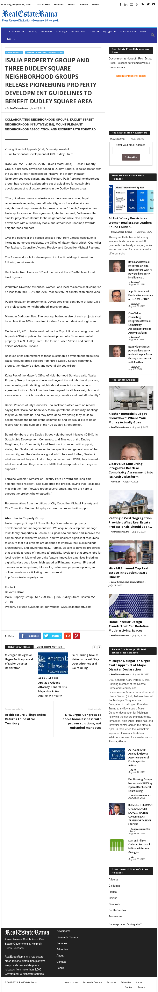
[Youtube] (153, 4)
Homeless (46, 31)
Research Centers (67, 937)
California (114, 885)
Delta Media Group (121, 231)
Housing (32, 31)
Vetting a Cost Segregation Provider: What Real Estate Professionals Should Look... (130, 522)
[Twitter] (148, 4)
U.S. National (14, 31)
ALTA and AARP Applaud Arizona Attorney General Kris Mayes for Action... (138, 757)
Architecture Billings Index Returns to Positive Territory (25, 719)
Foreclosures (78, 31)
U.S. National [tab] (117, 138)
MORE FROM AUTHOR (49, 646)
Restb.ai (134, 282)
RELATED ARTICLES (19, 646)
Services (59, 4)
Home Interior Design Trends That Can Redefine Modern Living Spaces (129, 626)
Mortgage (61, 31)
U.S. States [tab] (137, 138)
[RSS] (142, 4)
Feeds (95, 4)
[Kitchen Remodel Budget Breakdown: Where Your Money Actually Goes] (131, 397)
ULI (132, 856)
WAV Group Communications (127, 581)
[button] (150, 35)
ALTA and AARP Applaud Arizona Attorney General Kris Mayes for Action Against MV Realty (52, 686)
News (143, 31)
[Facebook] (120, 4)
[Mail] (131, 4)
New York (114, 904)
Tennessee (115, 916)
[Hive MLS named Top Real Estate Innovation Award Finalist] (131, 552)
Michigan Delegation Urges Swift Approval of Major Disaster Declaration (129, 665)
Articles (11, 39)
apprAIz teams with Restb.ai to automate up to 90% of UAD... (140, 295)
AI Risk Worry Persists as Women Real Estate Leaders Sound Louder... (130, 222)
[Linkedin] (125, 4)
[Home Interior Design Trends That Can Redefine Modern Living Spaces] (131, 606)
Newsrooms (64, 931)
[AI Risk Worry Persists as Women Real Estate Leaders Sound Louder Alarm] (131, 199)
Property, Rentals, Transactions (45, 52)
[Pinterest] (137, 4)
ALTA (133, 769)
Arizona (113, 879)
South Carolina (117, 910)
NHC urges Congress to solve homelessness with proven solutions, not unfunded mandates (82, 721)
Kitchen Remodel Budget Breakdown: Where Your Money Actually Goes (128, 418)
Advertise (62, 949)
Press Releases (128, 31)
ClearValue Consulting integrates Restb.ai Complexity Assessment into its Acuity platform (131, 470)
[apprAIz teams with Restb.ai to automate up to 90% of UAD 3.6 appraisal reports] (117, 296)
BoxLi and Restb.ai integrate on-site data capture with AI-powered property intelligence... (140, 269)
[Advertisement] (108, 16)
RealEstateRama (19, 108)
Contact (83, 4)
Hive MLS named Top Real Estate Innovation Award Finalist (128, 572)
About (71, 4)
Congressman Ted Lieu (139, 830)
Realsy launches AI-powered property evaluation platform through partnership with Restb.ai (140, 354)
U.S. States (43, 4)
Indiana (113, 898)
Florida (113, 891)
